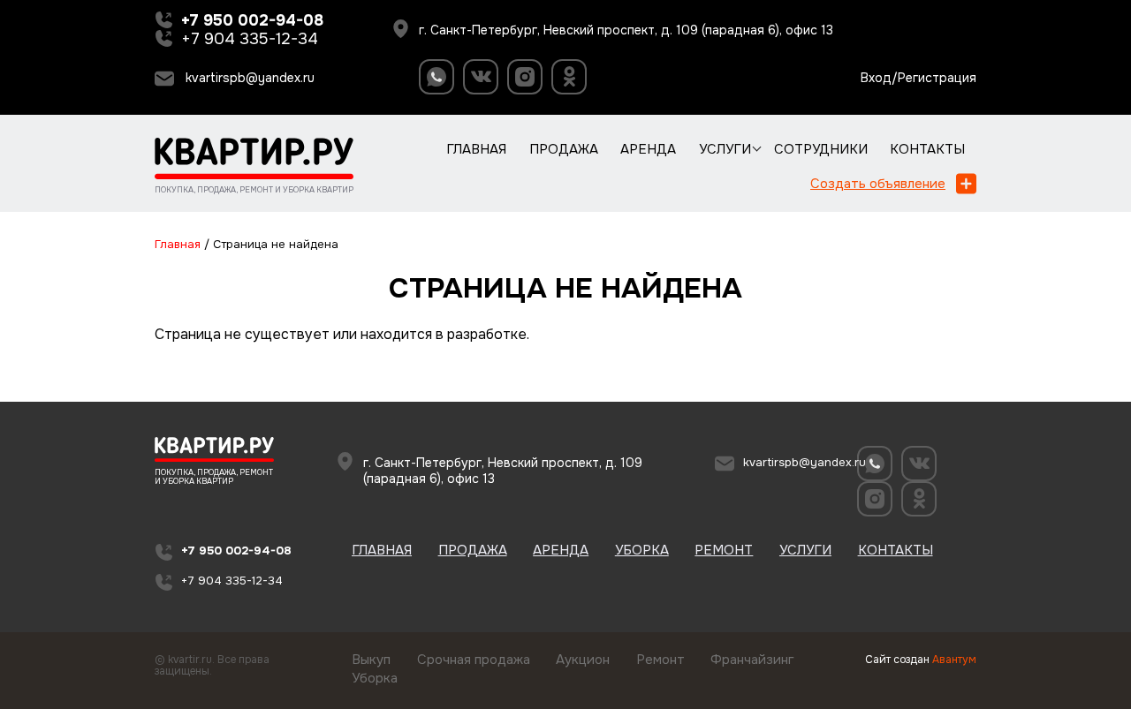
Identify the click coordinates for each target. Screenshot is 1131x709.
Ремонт (724, 550)
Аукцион (583, 659)
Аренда (648, 149)
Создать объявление (877, 183)
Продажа (563, 149)
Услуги (725, 149)
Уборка (642, 550)
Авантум (954, 659)
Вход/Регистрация (918, 78)
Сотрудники (821, 149)
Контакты (927, 149)
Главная (476, 149)
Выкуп (371, 659)
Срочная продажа (473, 659)
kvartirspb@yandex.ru (250, 78)
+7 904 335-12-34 (249, 39)
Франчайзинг (752, 659)
